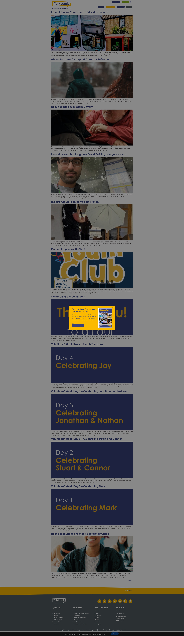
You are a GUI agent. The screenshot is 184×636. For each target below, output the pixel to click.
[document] (92, 318)
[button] (113, 307)
